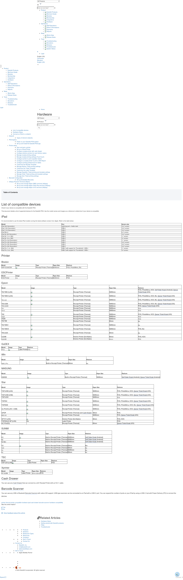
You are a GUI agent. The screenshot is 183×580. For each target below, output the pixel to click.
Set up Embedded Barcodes (25, 180)
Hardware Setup (18, 132)
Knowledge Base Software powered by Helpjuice (91, 575)
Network (11, 136)
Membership (50, 18)
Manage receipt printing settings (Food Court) (30, 157)
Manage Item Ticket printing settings (28, 176)
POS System (13, 140)
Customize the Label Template (26, 170)
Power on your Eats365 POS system (28, 142)
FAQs (42, 525)
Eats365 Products (51, 12)
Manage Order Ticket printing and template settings (32, 174)
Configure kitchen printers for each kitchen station (32, 153)
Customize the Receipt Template (26, 164)
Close (179, 577)
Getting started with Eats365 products (52, 523)
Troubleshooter (51, 47)
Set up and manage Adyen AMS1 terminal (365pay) (32, 183)
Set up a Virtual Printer (23, 149)
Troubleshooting (51, 41)
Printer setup (13, 145)
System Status (50, 49)
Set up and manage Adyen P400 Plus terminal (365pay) (33, 185)
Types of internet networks (25, 138)
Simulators (49, 43)
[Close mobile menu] (1, 66)
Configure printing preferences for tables (29, 163)
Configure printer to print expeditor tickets (29, 159)
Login (42, 53)
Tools (42, 39)
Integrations (50, 20)
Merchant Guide (51, 14)
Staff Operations (51, 25)
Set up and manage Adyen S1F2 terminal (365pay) (32, 187)
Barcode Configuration (16, 178)
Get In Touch (27, 539)
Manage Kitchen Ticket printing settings (28, 166)
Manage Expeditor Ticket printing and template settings (33, 172)
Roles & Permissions (52, 27)
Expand (2, 577)
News (42, 33)
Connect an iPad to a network (22, 134)
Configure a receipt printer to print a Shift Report (31, 161)
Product (43, 10)
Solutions (25, 532)
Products (25, 530)
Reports (48, 31)
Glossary (49, 45)
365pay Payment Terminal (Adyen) (19, 182)
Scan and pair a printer (23, 147)
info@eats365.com (24, 547)
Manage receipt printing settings (26, 155)
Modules (49, 16)
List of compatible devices (20, 130)
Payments (49, 29)
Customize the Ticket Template (26, 168)
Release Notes (51, 37)
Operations (44, 24)
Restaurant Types (28, 533)
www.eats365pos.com (25, 549)
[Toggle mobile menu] (38, 64)
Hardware (49, 22)
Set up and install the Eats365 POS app (29, 143)
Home (43, 109)
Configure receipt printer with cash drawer (29, 151)
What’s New (50, 35)
